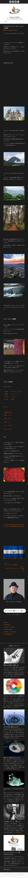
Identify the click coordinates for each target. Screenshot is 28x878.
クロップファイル (8, 33)
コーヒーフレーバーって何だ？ (14, 696)
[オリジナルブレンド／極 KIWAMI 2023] (14, 843)
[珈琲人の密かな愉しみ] (14, 655)
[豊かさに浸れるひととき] (14, 748)
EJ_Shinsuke (14, 30)
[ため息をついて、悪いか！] (14, 812)
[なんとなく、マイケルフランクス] (14, 779)
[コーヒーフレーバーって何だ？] (14, 686)
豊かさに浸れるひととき (12, 758)
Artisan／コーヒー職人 (18, 33)
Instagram (7, 624)
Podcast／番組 (8, 629)
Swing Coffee (14, 17)
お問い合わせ (6, 869)
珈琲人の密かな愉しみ (11, 665)
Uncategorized (8, 634)
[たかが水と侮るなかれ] (14, 717)
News (6, 622)
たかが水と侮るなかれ (11, 727)
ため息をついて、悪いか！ (13, 821)
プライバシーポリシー (11, 875)
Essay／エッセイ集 (9, 627)
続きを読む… (17, 676)
